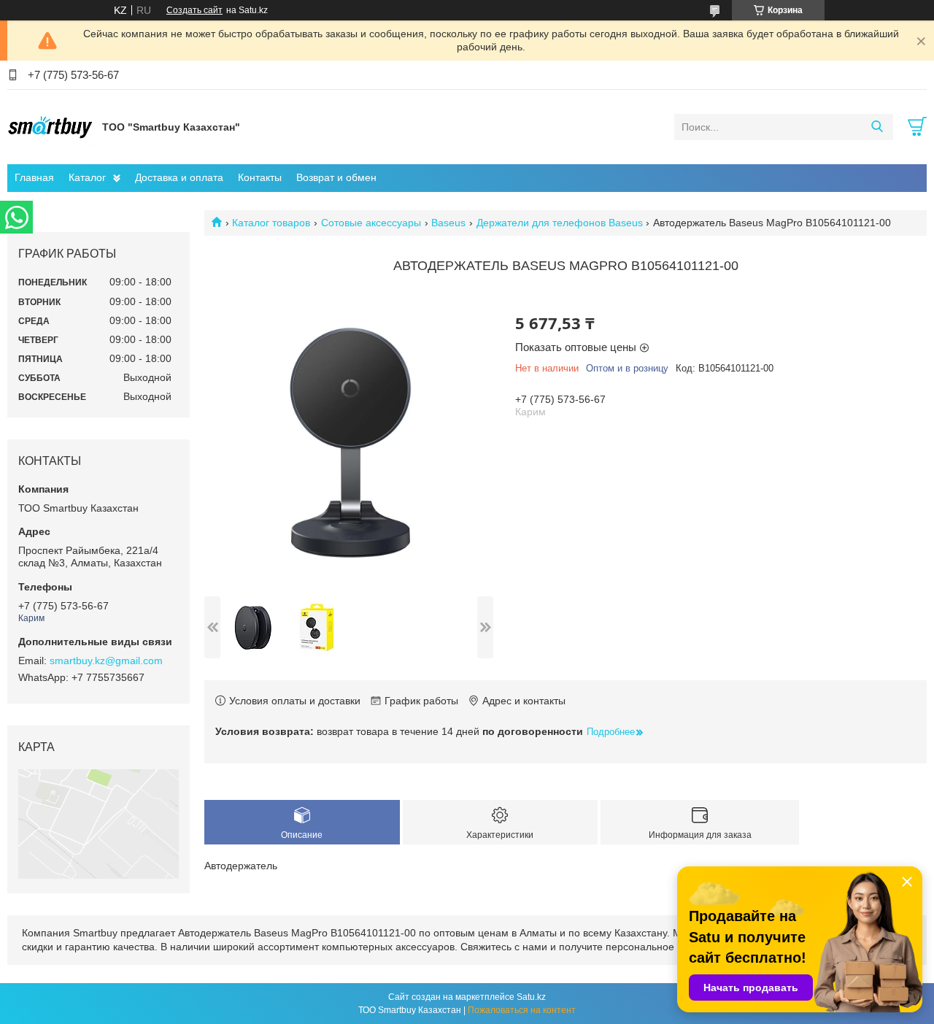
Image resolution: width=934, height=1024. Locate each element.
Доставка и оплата (179, 177)
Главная (34, 177)
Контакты (260, 177)
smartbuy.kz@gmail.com (106, 660)
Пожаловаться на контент (522, 1010)
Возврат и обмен (336, 177)
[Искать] (876, 127)
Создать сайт (194, 10)
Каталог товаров (271, 222)
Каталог (87, 177)
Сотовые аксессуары (371, 222)
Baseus (448, 222)
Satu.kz (531, 997)
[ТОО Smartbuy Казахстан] (51, 126)
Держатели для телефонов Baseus (559, 222)
